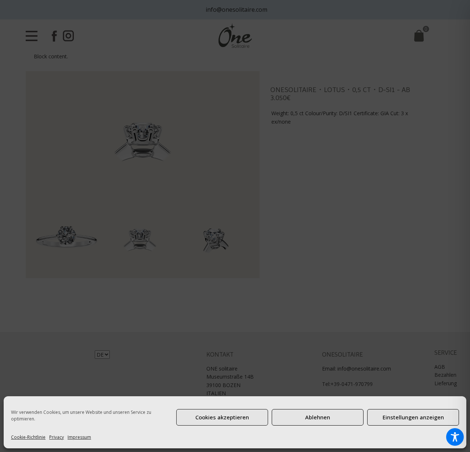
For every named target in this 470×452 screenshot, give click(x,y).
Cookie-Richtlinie (28, 437)
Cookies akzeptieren (222, 417)
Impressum (79, 437)
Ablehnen (317, 417)
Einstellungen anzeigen (413, 417)
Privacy (56, 437)
